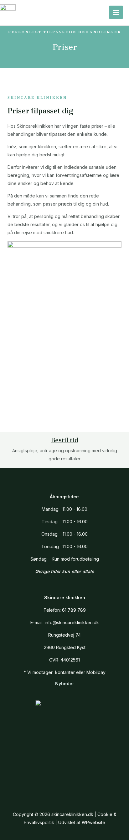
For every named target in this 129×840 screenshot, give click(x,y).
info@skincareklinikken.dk (72, 622)
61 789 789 (74, 610)
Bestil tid (64, 440)
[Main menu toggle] (116, 12)
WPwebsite (93, 822)
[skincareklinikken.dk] (8, 12)
